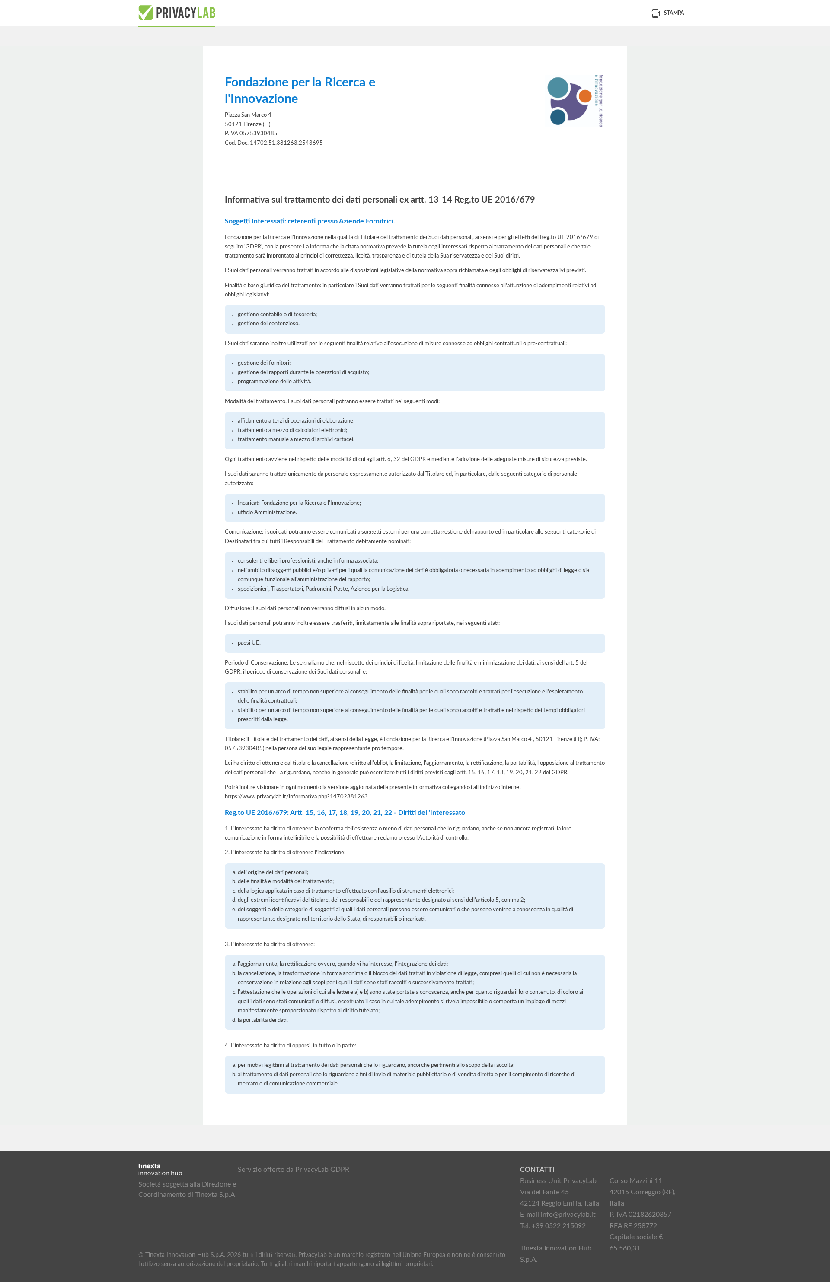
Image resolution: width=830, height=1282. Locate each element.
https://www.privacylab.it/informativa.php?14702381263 (296, 796)
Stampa (674, 13)
